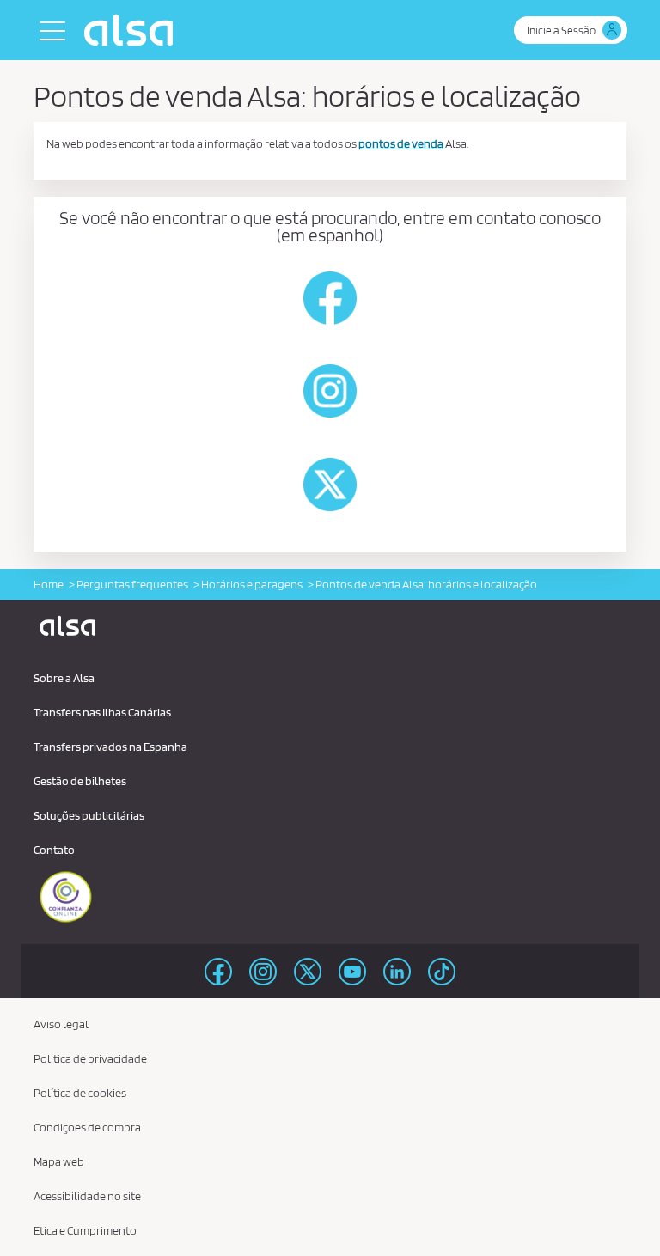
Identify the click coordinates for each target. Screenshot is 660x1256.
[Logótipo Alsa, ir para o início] (132, 30)
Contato (54, 850)
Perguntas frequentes (132, 584)
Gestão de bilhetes (80, 781)
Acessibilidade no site (87, 1196)
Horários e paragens (251, 584)
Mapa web (59, 1161)
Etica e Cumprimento (85, 1230)
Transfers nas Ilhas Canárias (102, 712)
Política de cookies (80, 1093)
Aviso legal (61, 1024)
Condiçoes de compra (87, 1127)
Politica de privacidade (90, 1058)
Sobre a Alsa (64, 678)
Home (49, 584)
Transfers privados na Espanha (110, 746)
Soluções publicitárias (89, 815)
